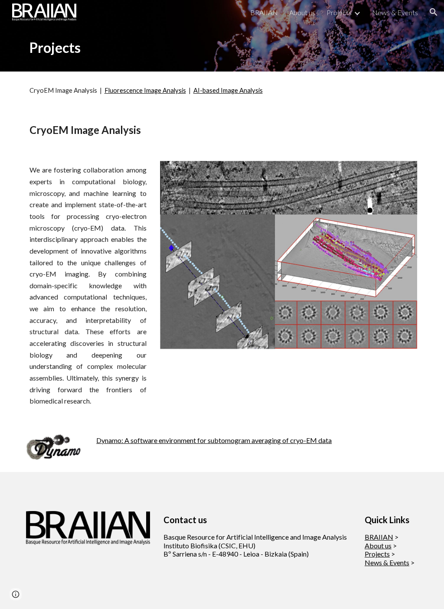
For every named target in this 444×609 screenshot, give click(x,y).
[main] (172, 48)
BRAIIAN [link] (264, 12)
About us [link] (302, 12)
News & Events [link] (395, 12)
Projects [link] (339, 12)
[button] (433, 12)
